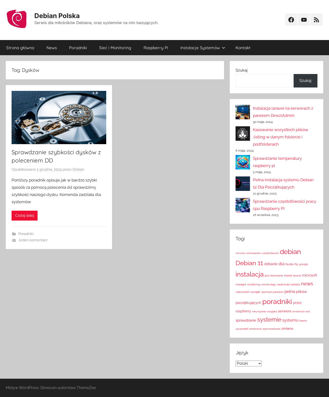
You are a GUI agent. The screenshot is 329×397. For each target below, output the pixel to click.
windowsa (255, 328)
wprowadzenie (271, 328)
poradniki (277, 301)
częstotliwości (270, 253)
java (267, 275)
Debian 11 (249, 263)
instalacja (250, 274)
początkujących (248, 302)
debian (290, 252)
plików (301, 291)
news (307, 284)
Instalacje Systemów (200, 47)
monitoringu (268, 284)
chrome (240, 253)
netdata (295, 284)
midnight (241, 284)
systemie (269, 319)
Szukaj (242, 70)
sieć (308, 311)
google (303, 264)
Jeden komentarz (32, 240)
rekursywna (259, 311)
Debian (78, 169)
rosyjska (272, 311)
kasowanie (276, 275)
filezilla (289, 264)
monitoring (253, 284)
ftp (296, 264)
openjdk (255, 291)
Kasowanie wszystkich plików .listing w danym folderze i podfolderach (280, 137)
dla (281, 263)
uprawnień (242, 328)
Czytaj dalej (24, 215)
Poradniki (78, 47)
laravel (297, 275)
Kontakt (243, 47)
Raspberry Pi (156, 47)
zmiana (287, 328)
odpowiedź (242, 291)
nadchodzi (283, 284)
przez (297, 303)
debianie (270, 264)
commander (253, 253)
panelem (278, 291)
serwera (284, 311)
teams (303, 320)
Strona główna (20, 47)
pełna (289, 291)
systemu (290, 320)
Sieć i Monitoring (115, 47)
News (51, 47)
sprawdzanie (246, 320)
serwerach (298, 311)
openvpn (266, 291)
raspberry (243, 311)
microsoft (309, 275)
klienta (288, 275)
